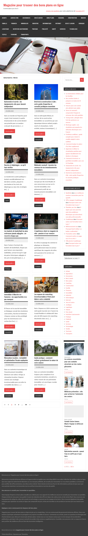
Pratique (35, 29)
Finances (14, 23)
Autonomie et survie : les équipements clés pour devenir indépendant (15, 104)
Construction (72, 18)
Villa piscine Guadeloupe (73, 241)
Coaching (61, 18)
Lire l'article (68, 372)
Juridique (81, 23)
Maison (83, 18)
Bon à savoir (38, 18)
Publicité (45, 29)
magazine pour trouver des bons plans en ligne (29, 530)
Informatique (47, 23)
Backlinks (68, 193)
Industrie (35, 23)
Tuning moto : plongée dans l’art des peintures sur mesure (74, 120)
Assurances (26, 18)
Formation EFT (80, 11)
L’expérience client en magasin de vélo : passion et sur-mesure (46, 232)
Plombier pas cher (71, 207)
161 (71, 466)
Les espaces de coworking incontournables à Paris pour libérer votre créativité (44, 296)
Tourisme (14, 34)
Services (62, 29)
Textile (4, 34)
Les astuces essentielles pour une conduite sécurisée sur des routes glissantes (72, 363)
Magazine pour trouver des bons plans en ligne (33, 5)
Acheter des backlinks (52, 11)
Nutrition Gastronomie (20, 29)
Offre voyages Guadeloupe (74, 200)
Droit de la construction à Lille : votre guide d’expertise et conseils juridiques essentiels (45, 104)
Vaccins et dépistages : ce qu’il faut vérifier (15, 166)
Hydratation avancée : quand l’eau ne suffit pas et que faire (74, 453)
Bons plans (50, 18)
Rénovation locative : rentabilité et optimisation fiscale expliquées (16, 359)
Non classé (69, 312)
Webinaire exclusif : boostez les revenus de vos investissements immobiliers (45, 167)
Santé (54, 29)
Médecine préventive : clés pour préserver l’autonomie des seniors (73, 394)
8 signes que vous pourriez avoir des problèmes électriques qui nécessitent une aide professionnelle (74, 212)
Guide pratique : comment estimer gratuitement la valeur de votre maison (46, 360)
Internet (58, 23)
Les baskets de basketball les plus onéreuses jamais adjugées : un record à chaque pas (16, 233)
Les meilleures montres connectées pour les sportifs (75, 195)
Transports (25, 34)
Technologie (73, 29)
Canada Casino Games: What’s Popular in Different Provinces (73, 424)
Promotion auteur (71, 233)
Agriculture (14, 18)
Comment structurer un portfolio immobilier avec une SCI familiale (75, 160)
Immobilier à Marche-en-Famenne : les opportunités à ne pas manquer (15, 297)
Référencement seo (72, 226)
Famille (4, 23)
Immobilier (24, 23)
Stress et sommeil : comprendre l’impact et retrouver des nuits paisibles (74, 112)
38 (26, 404)
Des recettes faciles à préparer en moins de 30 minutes (73, 100)
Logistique (5, 29)
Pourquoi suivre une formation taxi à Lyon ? (74, 221)
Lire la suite (9, 131)
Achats (4, 18)
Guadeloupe (69, 219)
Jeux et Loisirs (70, 23)
